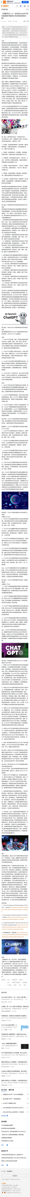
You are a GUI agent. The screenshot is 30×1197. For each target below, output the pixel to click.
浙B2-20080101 (17, 1189)
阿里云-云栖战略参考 (6, 1011)
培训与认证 (17, 1179)
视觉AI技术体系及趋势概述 (8, 1128)
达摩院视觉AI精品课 (6, 1137)
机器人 (15, 985)
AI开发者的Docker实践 (7, 1141)
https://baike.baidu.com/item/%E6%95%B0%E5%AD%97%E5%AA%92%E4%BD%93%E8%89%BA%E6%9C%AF (15, 935)
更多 (2, 1145)
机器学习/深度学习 (16, 982)
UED (8, 979)
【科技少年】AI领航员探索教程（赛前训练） (13, 1134)
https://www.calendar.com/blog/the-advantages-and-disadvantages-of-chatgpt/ (15, 909)
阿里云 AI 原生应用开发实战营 (9, 1161)
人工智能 (9, 985)
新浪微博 (9, 1171)
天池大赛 (12, 1179)
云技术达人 (3, 1039)
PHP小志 (3, 1057)
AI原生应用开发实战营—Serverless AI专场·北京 (13, 1158)
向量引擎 (3, 1076)
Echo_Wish (3, 1002)
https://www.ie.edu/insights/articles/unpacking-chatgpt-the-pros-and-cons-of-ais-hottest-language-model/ (15, 927)
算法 (25, 985)
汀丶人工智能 (4, 1029)
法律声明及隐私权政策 (7, 1185)
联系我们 (15, 1176)
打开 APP (25, 2)
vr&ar (8, 982)
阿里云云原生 (4, 1085)
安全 (20, 985)
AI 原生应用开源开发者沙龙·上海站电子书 (12, 1154)
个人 (27, 9)
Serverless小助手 (5, 1066)
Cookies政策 (15, 1185)
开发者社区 (6, 1179)
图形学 (20, 979)
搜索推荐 (25, 982)
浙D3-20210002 (16, 1190)
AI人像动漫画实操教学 (7, 1125)
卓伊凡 (2, 1048)
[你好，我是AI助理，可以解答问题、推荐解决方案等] (20, 6)
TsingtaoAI (3, 1020)
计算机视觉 (14, 979)
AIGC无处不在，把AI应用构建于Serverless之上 (13, 1131)
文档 (3, 1179)
